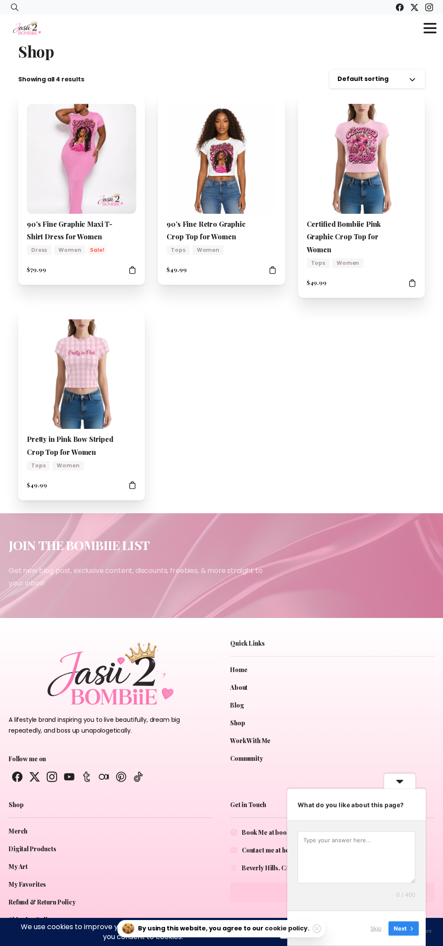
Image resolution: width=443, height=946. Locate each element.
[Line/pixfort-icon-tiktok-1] (138, 776)
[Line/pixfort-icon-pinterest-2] (121, 776)
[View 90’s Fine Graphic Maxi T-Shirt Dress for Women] (132, 270)
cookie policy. (287, 928)
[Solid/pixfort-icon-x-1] (34, 776)
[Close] (317, 928)
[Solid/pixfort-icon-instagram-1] (52, 776)
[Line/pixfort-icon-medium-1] (103, 776)
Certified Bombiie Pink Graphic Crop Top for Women (344, 236)
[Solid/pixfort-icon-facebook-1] (17, 776)
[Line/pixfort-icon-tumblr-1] (86, 776)
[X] (414, 7)
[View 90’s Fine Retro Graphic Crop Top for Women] (272, 270)
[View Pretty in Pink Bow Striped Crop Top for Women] (132, 485)
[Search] (14, 7)
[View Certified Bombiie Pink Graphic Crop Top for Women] (412, 283)
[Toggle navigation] (430, 28)
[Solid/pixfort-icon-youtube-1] (69, 776)
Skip (376, 928)
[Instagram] (429, 7)
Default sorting (362, 78)
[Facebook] (400, 7)
